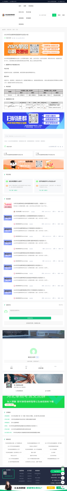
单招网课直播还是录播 (53, 446)
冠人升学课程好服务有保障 (33, 458)
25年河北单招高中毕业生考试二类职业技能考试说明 (23, 419)
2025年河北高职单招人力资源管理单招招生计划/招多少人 (29, 216)
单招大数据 (37, 477)
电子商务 (28, 80)
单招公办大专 (14, 455)
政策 (25, 6)
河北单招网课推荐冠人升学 (14, 449)
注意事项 (37, 480)
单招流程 (22, 473)
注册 (63, 15)
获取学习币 (62, 1)
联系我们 (51, 487)
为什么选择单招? (15, 422)
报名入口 (22, 476)
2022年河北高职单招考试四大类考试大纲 (21, 429)
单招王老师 (8, 38)
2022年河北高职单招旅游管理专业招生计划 (13, 154)
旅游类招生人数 (22, 141)
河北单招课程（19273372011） (23, 211)
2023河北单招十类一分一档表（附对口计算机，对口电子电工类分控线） (28, 416)
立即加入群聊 (9, 404)
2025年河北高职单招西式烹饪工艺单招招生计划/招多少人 (29, 290)
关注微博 (48, 390)
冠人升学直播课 (53, 449)
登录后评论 (30, 318)
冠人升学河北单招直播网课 (14, 446)
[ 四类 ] (6, 426)
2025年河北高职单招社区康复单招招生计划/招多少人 (28, 265)
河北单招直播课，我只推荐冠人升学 (13, 452)
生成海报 (52, 146)
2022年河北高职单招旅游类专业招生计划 (16, 34)
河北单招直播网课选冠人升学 (33, 443)
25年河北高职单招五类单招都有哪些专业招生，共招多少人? (30, 203)
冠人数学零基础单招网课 (13, 461)
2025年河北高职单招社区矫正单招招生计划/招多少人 (28, 253)
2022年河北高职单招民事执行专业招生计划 (45, 154)
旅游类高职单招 (30, 141)
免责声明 (29, 476)
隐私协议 (29, 478)
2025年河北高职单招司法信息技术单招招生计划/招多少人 (29, 277)
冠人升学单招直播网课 (14, 458)
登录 (59, 15)
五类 (13, 29)
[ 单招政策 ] (7, 416)
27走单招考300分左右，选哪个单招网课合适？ (33, 462)
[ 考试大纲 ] (7, 419)
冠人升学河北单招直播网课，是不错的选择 (53, 443)
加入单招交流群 (52, 1)
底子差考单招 (53, 455)
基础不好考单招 (33, 455)
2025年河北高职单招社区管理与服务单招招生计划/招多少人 (30, 240)
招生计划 (21, 12)
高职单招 (43, 141)
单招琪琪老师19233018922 (22, 224)
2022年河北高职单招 (9, 58)
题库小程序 (33, 452)
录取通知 (21, 18)
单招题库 (28, 18)
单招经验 (21, 24)
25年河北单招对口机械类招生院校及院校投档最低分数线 (26, 432)
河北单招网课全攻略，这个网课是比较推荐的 (13, 443)
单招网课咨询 (20, 390)
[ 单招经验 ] (7, 422)
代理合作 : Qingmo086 (57, 472)
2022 (6, 141)
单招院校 (31, 6)
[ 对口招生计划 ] (8, 432)
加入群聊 (60, 487)
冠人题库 (53, 452)
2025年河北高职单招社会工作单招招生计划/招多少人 (28, 228)
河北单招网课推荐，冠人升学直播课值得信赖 (33, 450)
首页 (20, 6)
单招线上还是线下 (33, 446)
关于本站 (29, 473)
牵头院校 (22, 478)
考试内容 (28, 12)
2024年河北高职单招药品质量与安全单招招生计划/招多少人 (23, 426)
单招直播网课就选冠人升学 (53, 458)
